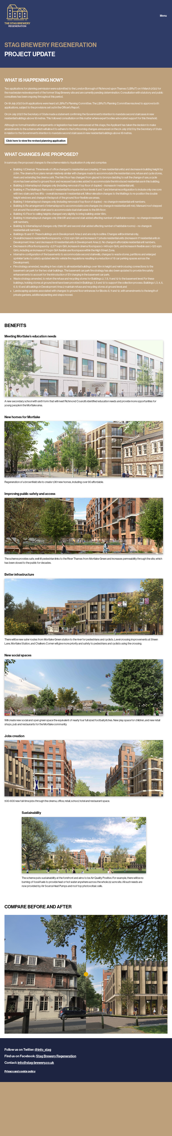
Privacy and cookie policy (19, 1071)
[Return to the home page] (86, 15)
